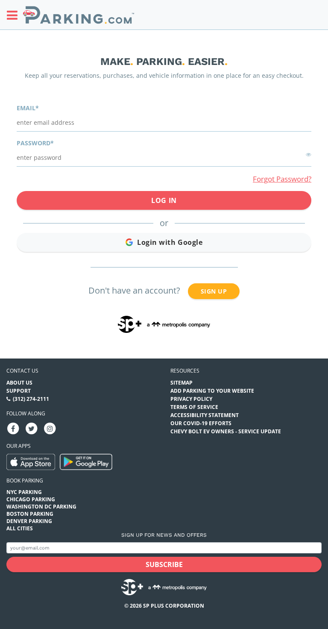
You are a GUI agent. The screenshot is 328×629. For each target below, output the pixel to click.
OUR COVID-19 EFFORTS (200, 423)
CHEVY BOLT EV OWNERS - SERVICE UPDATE (225, 431)
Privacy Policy (191, 399)
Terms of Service (194, 407)
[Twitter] (31, 428)
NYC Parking (24, 492)
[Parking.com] (78, 14)
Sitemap (181, 382)
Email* (28, 108)
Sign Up (214, 291)
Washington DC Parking (41, 506)
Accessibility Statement (204, 415)
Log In (163, 200)
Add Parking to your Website (212, 390)
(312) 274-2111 (31, 399)
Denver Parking (29, 521)
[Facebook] (13, 428)
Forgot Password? (282, 179)
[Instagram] (50, 428)
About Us (19, 382)
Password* (35, 143)
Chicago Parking (30, 499)
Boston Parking (29, 513)
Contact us (22, 370)
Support (18, 390)
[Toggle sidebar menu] (15, 15)
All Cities (19, 528)
